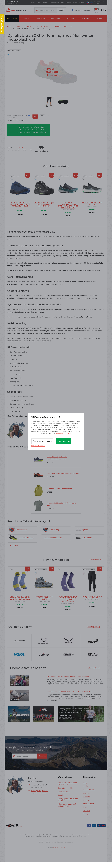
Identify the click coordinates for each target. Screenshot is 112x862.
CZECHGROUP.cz (59, 847)
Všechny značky (94, 627)
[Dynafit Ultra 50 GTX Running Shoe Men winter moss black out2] (63, 102)
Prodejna (45, 2)
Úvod (33, 2)
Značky (100, 18)
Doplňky (85, 18)
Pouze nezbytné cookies (42, 441)
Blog (62, 2)
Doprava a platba (64, 792)
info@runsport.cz (39, 790)
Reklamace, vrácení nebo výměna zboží (67, 784)
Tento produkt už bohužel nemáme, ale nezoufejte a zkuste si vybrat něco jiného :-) (31, 129)
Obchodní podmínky (65, 788)
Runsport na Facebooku (82, 10)
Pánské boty (29, 26)
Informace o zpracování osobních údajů (67, 805)
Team (75, 2)
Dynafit (20, 147)
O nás (38, 2)
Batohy (70, 18)
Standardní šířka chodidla (63, 26)
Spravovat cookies (38, 446)
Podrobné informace (63, 433)
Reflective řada (89, 790)
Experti (68, 2)
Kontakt (81, 2)
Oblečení (41, 18)
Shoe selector (88, 804)
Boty (26, 18)
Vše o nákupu (55, 2)
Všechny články (94, 668)
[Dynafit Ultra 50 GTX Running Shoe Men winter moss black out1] (49, 101)
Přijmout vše (63, 441)
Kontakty (61, 795)
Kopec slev (12, 18)
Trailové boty (44, 26)
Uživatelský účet (100, 2)
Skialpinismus (56, 18)
